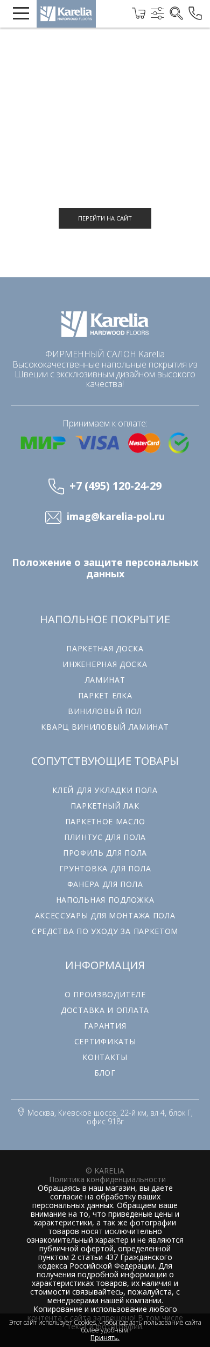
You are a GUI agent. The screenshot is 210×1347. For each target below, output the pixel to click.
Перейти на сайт (105, 218)
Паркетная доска (105, 648)
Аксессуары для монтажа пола (105, 915)
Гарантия (105, 1026)
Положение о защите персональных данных (105, 568)
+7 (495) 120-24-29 (115, 485)
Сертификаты (105, 1041)
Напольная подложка (105, 900)
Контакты (105, 1057)
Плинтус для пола (105, 837)
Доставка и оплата (105, 1010)
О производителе (105, 994)
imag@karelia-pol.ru (116, 517)
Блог (105, 1073)
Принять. (105, 1338)
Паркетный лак (105, 806)
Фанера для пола (105, 884)
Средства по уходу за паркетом (105, 931)
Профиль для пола (105, 853)
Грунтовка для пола (105, 868)
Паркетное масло (105, 821)
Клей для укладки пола (105, 790)
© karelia (105, 1170)
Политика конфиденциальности (107, 1179)
